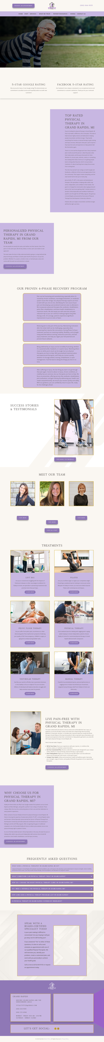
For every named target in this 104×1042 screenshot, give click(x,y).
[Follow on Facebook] (55, 1028)
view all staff (52, 530)
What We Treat (44, 14)
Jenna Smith (23, 508)
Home (21, 14)
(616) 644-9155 (21, 1009)
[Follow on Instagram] (58, 1028)
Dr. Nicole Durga (52, 508)
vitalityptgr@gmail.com (26, 1005)
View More (22, 517)
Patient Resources (60, 14)
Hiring (72, 14)
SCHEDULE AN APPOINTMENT (15, 266)
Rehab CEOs (47, 1039)
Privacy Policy (65, 1039)
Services (33, 14)
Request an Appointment (23, 5)
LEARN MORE (30, 592)
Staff (26, 14)
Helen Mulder (81, 508)
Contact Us (81, 14)
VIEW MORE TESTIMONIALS (65, 459)
